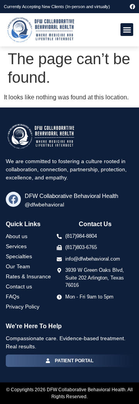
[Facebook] (132, 6)
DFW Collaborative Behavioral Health (71, 196)
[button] (126, 29)
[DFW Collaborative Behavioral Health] (13, 199)
